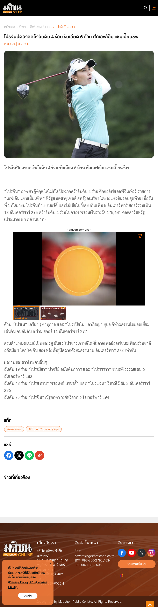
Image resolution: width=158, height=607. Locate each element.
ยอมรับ (27, 595)
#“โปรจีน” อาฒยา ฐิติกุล (44, 429)
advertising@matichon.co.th (95, 555)
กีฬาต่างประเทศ (40, 27)
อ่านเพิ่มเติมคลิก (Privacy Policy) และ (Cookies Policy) (27, 582)
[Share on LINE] (29, 455)
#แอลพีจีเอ (14, 429)
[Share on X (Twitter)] (19, 455)
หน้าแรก (9, 27)
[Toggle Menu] (153, 8)
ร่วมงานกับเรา (137, 564)
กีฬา (22, 27)
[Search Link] (145, 8)
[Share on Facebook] (8, 455)
